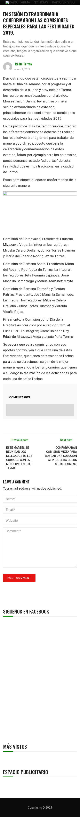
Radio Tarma (23, 64)
